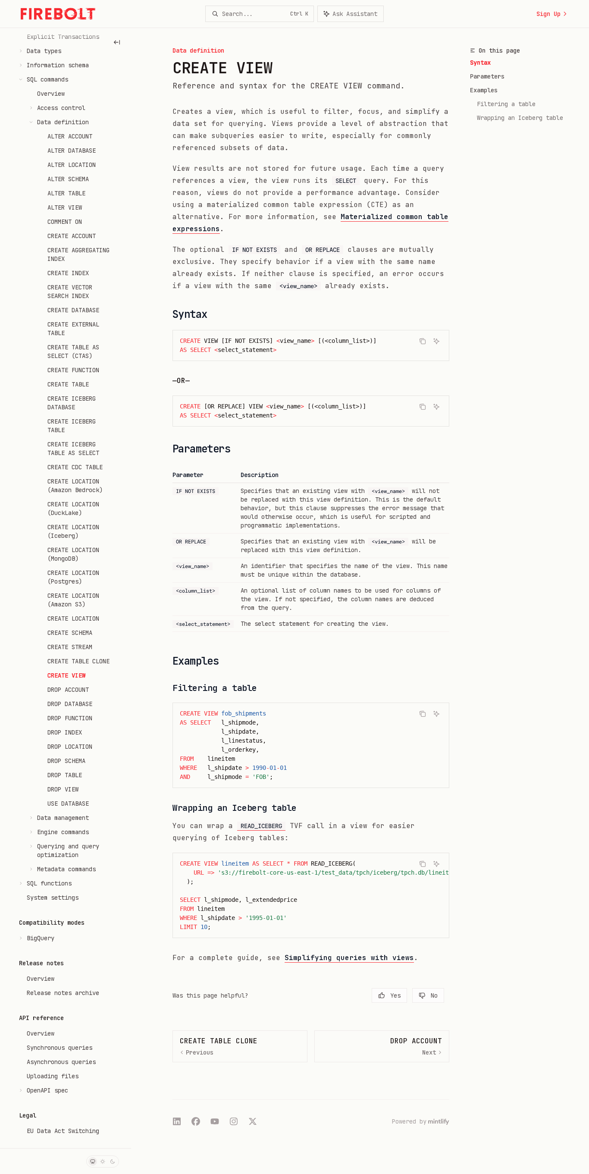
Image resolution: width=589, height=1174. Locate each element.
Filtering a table (506, 104)
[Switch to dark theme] (112, 1161)
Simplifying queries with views (349, 957)
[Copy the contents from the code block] (422, 341)
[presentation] (65, 588)
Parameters (487, 76)
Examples (484, 90)
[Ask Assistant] (436, 341)
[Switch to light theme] (102, 1161)
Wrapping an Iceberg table (520, 118)
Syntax (480, 62)
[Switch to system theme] (92, 1161)
